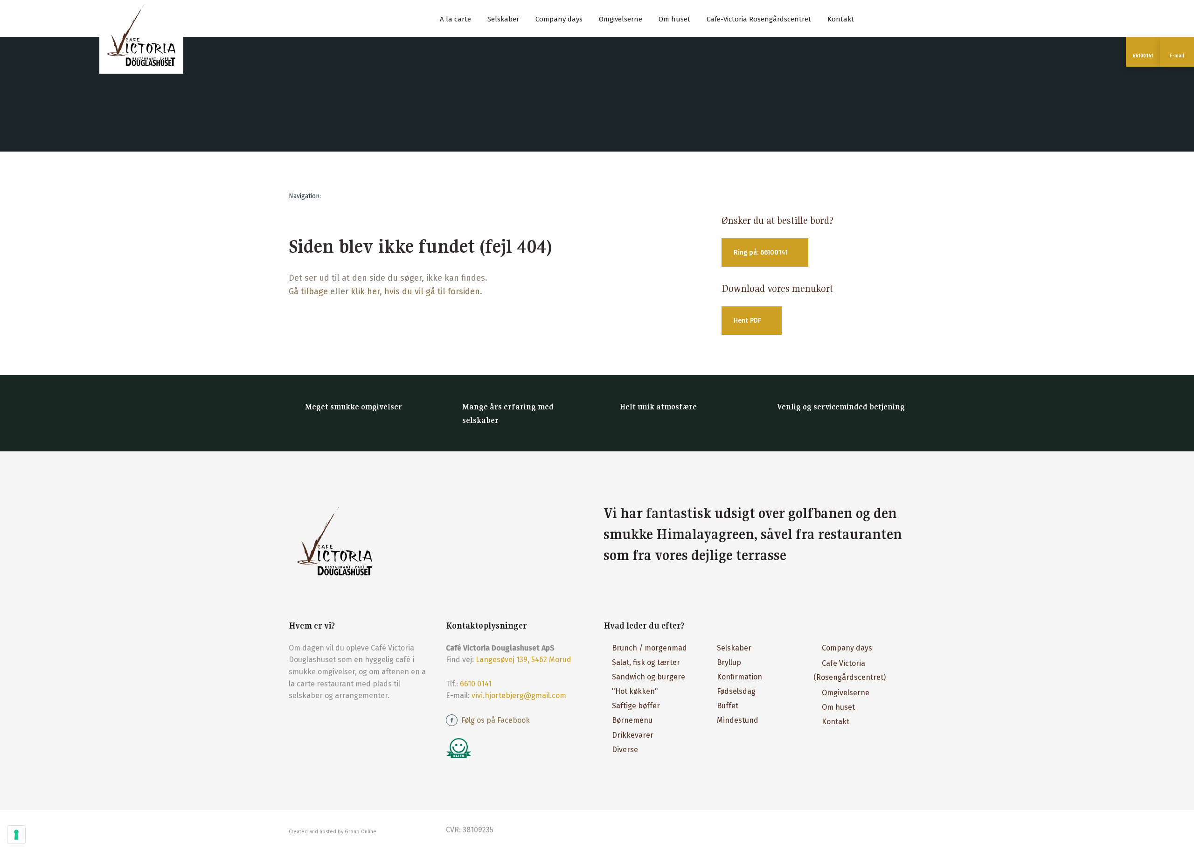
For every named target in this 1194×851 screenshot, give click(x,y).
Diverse (625, 749)
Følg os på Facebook (495, 720)
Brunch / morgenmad (649, 647)
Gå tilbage (308, 291)
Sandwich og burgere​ (648, 676)
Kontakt (840, 19)
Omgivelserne (620, 19)
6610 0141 (476, 683)
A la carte (455, 19)
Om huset (674, 19)
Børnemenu (632, 720)
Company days (559, 19)
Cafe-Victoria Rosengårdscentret (759, 19)
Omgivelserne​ (845, 692)
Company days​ (847, 647)
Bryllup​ (729, 662)
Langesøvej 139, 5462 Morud (523, 659)
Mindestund (737, 720)
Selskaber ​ (735, 647)
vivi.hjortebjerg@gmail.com (519, 695)
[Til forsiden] (141, 35)
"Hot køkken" (635, 691)
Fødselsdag (736, 691)
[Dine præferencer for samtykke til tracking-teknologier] (16, 835)
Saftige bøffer (636, 705)
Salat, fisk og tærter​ (646, 662)
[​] (518, 748)
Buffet (727, 705)
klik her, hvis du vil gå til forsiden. (416, 291)
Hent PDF (747, 321)
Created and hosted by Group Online (332, 832)
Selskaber (503, 19)
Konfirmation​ (739, 676)
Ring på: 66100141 (761, 252)
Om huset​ (838, 707)
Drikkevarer (632, 735)
